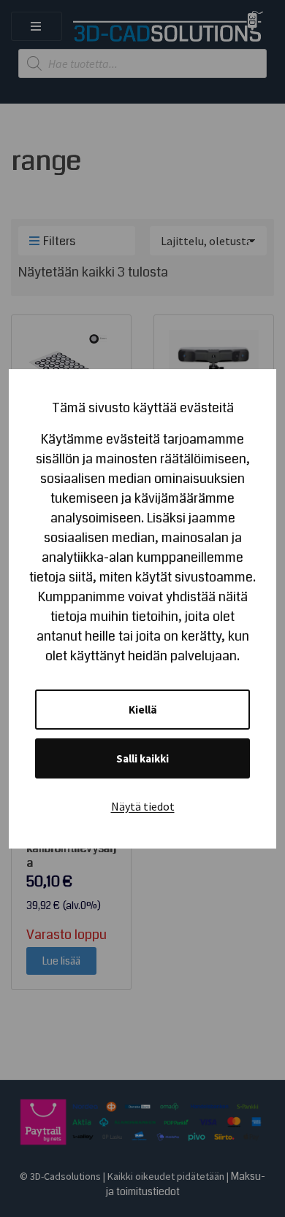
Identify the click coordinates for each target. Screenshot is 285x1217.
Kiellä (143, 709)
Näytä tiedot (143, 806)
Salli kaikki (142, 758)
